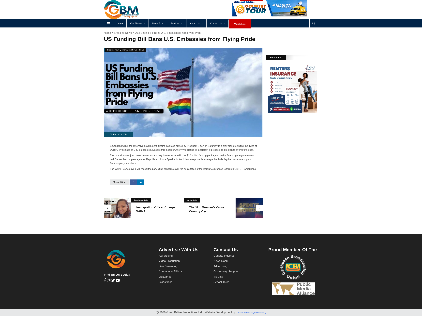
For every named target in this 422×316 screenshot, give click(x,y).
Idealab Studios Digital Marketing (251, 312)
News (141, 50)
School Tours (221, 282)
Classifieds (165, 282)
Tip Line (218, 276)
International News (129, 50)
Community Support (225, 271)
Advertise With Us (178, 249)
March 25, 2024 (120, 134)
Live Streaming (168, 266)
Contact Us (225, 249)
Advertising (166, 255)
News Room (220, 261)
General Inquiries (224, 255)
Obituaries (165, 276)
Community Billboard (171, 271)
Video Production (169, 261)
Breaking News (123, 32)
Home (107, 32)
